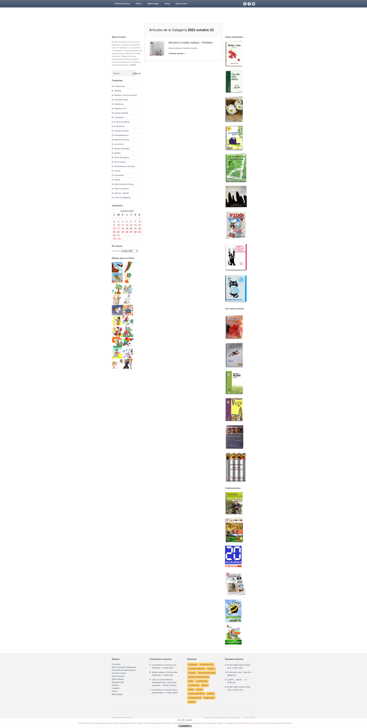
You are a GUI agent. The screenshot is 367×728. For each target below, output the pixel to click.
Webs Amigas (153, 3)
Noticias (117, 153)
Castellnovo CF (120, 108)
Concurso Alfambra (196, 668)
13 (131, 225)
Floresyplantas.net (121, 135)
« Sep (114, 238)
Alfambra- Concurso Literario (125, 95)
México (205, 685)
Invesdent (115, 688)
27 (131, 231)
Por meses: (116, 251)
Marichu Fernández (121, 148)
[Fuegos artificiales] (128, 282)
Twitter (253, 3)
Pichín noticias (120, 162)
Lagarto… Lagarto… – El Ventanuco (237, 681)
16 (114, 228)
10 (118, 225)
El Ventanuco (119, 126)
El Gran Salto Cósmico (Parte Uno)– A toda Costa (238, 688)
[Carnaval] (128, 347)
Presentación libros (196, 693)
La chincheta (193, 685)
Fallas (190, 681)
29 (139, 231)
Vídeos (138, 3)
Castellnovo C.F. (206, 664)
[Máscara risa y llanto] (117, 325)
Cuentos (191, 672)
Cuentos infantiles (121, 113)
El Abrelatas (119, 117)
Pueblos (210, 693)
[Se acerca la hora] (117, 358)
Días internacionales (206, 672)
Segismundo (209, 697)
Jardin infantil (201, 681)
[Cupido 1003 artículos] (117, 368)
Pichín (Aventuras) (122, 3)
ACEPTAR (185, 726)
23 (114, 231)
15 (139, 225)
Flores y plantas (118, 676)
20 (131, 228)
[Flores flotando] (128, 325)
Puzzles (117, 170)
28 (135, 231)
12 (127, 225)
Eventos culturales (121, 130)
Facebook (249, 3)
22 (139, 228)
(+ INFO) (132, 65)
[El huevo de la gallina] (128, 304)
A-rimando (192, 664)
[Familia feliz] (128, 336)
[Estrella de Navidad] (128, 271)
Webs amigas (117, 694)
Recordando (119, 175)
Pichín (190, 689)
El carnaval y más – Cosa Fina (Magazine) (239, 673)
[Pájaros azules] (117, 293)
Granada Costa (118, 682)
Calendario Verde (121, 99)
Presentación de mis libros (124, 166)
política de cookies (251, 723)
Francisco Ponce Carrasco (183, 19)
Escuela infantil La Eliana (198, 676)
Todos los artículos (121, 188)
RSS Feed (245, 3)
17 (118, 228)
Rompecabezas (194, 697)
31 (118, 235)
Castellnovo (119, 104)
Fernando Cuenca (119, 673)
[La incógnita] (117, 347)
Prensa (199, 689)
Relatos (117, 179)
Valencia (191, 701)
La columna (118, 144)
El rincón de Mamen (122, 122)
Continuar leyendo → (177, 53)
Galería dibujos (118, 679)
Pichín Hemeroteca (121, 157)
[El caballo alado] (117, 314)
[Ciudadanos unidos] (117, 336)
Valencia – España (121, 193)
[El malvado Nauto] (128, 314)
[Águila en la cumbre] (117, 271)
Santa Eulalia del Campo (124, 184)
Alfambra (117, 90)
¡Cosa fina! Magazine (122, 197)
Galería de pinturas (121, 139)
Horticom (115, 685)
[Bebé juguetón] (117, 304)
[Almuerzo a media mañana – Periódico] (157, 48)
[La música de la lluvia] (128, 358)
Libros (167, 3)
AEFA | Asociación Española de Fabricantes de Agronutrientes (124, 668)
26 (127, 231)
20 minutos (116, 664)
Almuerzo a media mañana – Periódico (190, 42)
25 (122, 231)
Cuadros (210, 668)
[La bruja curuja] (128, 368)
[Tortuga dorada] (117, 282)
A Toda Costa (119, 86)
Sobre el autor (181, 3)
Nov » (120, 238)
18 (122, 228)
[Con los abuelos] (128, 293)
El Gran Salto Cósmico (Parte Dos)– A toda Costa (238, 666)
